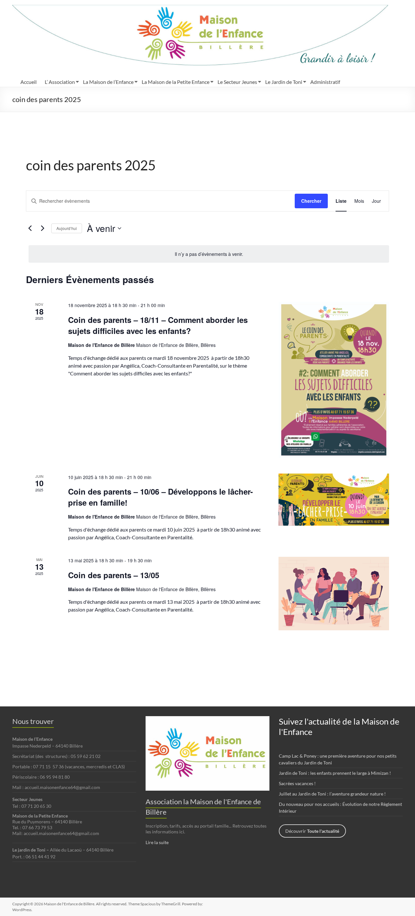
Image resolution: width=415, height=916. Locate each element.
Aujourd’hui (66, 228)
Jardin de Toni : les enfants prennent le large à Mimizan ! (335, 773)
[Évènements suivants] (42, 228)
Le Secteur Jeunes (237, 82)
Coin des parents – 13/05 (113, 574)
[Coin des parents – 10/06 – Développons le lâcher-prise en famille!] (334, 500)
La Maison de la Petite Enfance (175, 82)
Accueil (28, 82)
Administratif (325, 82)
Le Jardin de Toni (283, 82)
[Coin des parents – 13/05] (334, 593)
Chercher (311, 201)
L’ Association (60, 82)
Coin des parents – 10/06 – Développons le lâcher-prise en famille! (160, 497)
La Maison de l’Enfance (108, 82)
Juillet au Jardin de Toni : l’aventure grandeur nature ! (332, 793)
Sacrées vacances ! (297, 783)
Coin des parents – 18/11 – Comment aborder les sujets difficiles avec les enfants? (158, 325)
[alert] (209, 254)
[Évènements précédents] (30, 228)
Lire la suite (157, 842)
